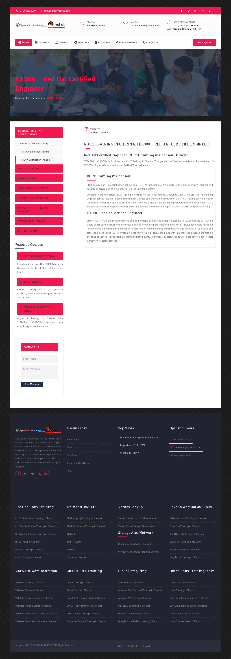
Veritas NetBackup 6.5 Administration (137, 518)
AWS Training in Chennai (130, 582)
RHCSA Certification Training (34, 151)
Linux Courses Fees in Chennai (185, 621)
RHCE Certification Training (34, 143)
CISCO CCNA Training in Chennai (83, 613)
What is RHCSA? (129, 452)
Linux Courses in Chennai (182, 582)
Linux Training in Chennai (28, 557)
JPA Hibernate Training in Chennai (187, 534)
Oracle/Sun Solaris (76, 557)
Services (82, 42)
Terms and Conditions (78, 463)
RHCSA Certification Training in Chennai (35, 526)
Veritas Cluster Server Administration (137, 526)
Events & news (127, 42)
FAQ (69, 470)
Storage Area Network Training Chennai (138, 551)
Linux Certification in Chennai (184, 613)
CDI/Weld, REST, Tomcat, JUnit (185, 541)
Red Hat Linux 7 (34, 98)
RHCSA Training (30, 281)
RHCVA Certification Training (35, 159)
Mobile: (91, 22)
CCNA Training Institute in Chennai (84, 605)
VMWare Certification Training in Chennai (36, 613)
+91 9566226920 (27, 10)
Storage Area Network (32, 221)
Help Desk (132, 646)
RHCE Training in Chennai (38, 256)
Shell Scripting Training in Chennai (84, 518)
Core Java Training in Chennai (185, 526)
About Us (72, 447)
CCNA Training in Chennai (80, 582)
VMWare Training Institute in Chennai (34, 598)
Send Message (32, 384)
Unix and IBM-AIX (28, 168)
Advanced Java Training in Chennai (188, 518)
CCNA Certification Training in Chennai (86, 621)
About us (103, 42)
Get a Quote (204, 42)
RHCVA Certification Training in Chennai (35, 534)
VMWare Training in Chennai (29, 582)
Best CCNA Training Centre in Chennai (86, 598)
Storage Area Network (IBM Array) (135, 544)
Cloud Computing (29, 231)
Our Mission (73, 455)
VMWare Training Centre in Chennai (33, 605)
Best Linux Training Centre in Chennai (189, 605)
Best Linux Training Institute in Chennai (189, 598)
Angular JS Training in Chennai (185, 557)
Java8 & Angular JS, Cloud (33, 188)
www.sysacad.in (182, 455)
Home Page (73, 439)
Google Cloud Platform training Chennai (138, 621)
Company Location (184, 22)
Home (25, 42)
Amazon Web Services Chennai (134, 598)
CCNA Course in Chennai (79, 590)
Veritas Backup (27, 178)
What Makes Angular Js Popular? (139, 437)
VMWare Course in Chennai (29, 590)
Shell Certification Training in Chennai (86, 526)
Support (146, 646)
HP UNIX (71, 549)
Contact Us (152, 42)
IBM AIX (71, 534)
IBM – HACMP (74, 541)
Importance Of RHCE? (132, 445)
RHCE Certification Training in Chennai (34, 518)
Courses (43, 42)
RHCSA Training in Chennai (29, 549)
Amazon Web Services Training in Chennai (140, 590)
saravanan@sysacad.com (56, 10)
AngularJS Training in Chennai (185, 549)
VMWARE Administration (33, 198)
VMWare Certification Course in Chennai (35, 621)
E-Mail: (134, 22)
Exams (63, 42)
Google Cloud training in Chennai (135, 613)
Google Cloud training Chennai (134, 605)
